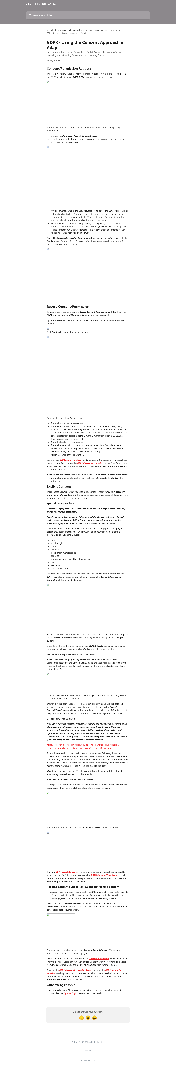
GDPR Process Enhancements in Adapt (101, 30)
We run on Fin (89, 1060)
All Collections (53, 30)
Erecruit (88, 1050)
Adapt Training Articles (72, 30)
